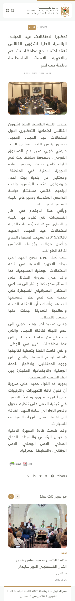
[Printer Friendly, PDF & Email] (21, 464)
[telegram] (40, 476)
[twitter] (46, 476)
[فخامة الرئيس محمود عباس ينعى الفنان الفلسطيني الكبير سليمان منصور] (37, 526)
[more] (22, 476)
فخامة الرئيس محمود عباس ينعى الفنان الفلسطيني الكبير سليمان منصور (41, 566)
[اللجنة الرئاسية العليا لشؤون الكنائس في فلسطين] (48, 10)
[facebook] (52, 476)
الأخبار (32, 27)
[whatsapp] (28, 476)
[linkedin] (34, 476)
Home (44, 27)
